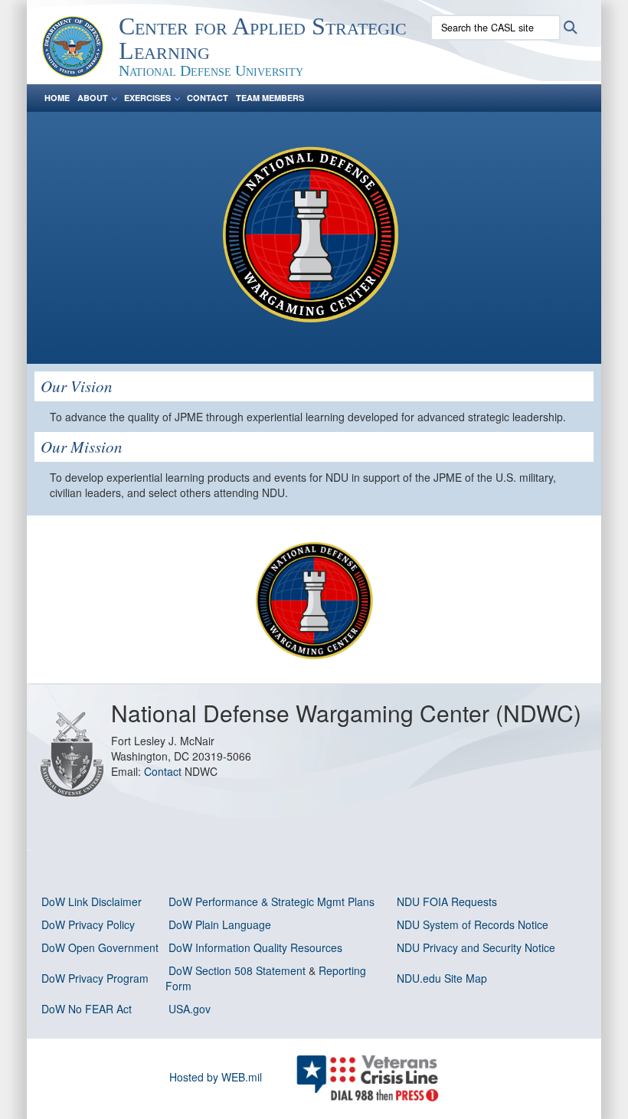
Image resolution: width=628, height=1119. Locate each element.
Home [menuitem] (57, 97)
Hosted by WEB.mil (215, 1077)
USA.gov (189, 1008)
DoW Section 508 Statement (237, 970)
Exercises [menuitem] (147, 97)
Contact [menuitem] (207, 97)
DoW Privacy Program (95, 978)
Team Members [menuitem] (270, 97)
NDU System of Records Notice (472, 924)
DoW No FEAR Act (86, 1008)
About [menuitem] (92, 97)
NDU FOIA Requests (447, 901)
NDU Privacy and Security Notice (476, 947)
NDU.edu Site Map (442, 978)
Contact (164, 771)
